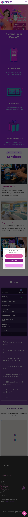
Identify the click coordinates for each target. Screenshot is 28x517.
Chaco (14, 265)
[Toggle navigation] (26, 2)
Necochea (14, 260)
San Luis (14, 256)
